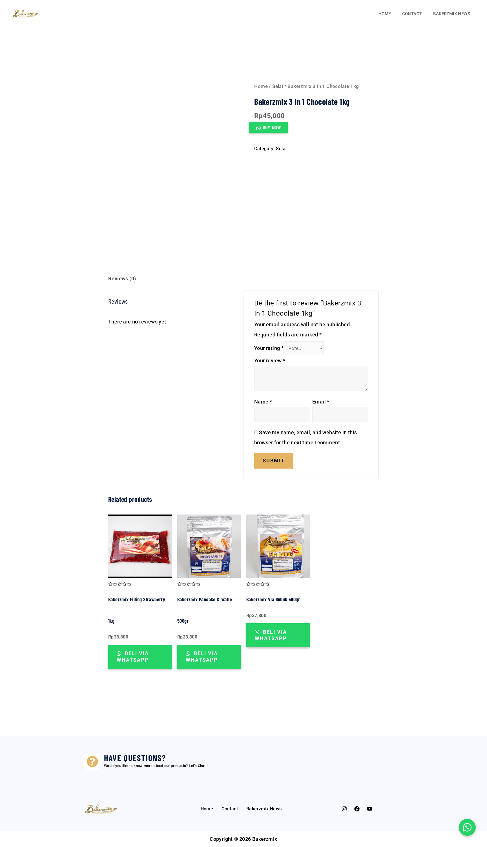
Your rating (269, 348)
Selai (277, 86)
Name (263, 402)
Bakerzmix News (451, 13)
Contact (412, 13)
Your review (269, 360)
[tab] (122, 278)
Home (384, 13)
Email (320, 402)
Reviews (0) (122, 278)
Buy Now (272, 127)
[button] (467, 827)
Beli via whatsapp (133, 656)
